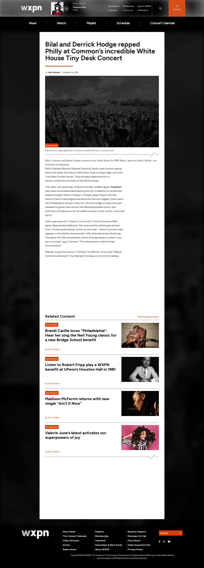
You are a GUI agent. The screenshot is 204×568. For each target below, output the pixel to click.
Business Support (137, 531)
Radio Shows (69, 549)
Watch (61, 23)
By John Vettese (52, 349)
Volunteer (113, 10)
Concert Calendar (162, 23)
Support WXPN (144, 6)
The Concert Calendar (75, 536)
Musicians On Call (137, 536)
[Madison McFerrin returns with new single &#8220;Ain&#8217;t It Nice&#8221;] (140, 403)
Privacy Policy (135, 549)
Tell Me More (142, 10)
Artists (66, 545)
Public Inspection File (139, 545)
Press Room (134, 540)
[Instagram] (164, 542)
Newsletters (114, 6)
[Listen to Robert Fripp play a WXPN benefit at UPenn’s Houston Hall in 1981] (140, 369)
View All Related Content (148, 317)
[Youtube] (169, 542)
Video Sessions (71, 540)
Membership (128, 6)
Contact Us (128, 10)
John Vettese (54, 72)
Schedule (123, 23)
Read (32, 23)
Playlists (99, 531)
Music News (69, 531)
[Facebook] (159, 542)
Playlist (91, 23)
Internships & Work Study (108, 545)
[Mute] (66, 9)
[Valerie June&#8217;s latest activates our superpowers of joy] (140, 437)
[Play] (57, 8)
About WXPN (102, 549)
